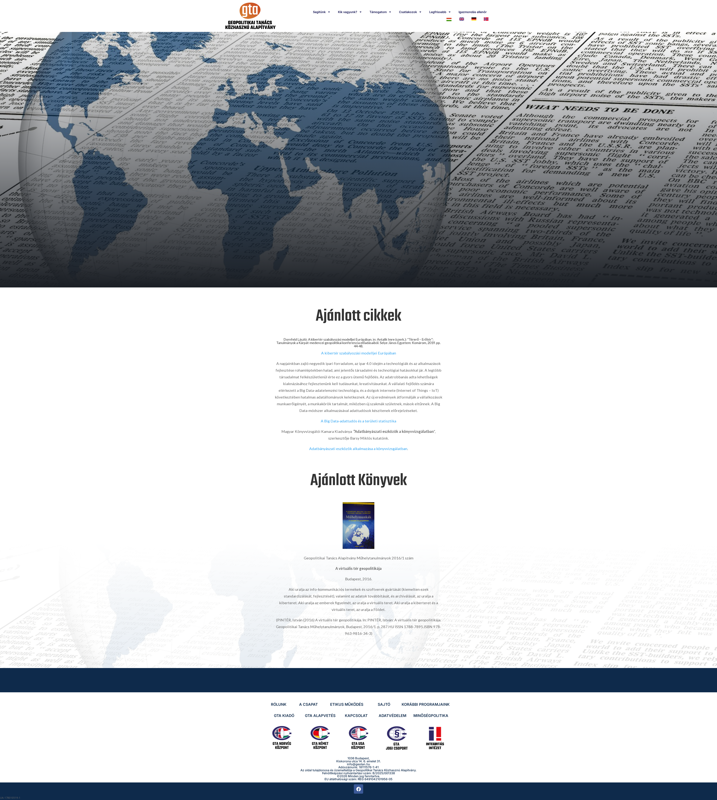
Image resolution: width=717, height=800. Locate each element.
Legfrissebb (437, 12)
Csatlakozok (408, 12)
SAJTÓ (384, 704)
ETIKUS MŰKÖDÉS (346, 704)
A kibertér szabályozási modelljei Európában (358, 353)
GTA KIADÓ (284, 715)
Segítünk (319, 12)
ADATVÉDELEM (392, 715)
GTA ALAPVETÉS (320, 715)
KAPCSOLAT (356, 715)
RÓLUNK (278, 704)
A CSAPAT (308, 704)
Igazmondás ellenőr (473, 12)
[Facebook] (358, 789)
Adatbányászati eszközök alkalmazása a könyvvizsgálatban (358, 448)
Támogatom (378, 12)
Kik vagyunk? (347, 12)
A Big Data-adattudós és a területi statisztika (358, 421)
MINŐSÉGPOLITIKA (430, 715)
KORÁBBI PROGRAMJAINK (426, 704)
